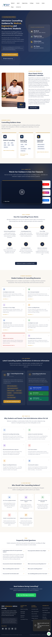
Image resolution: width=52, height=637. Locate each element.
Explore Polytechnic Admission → (43, 152)
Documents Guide (35, 609)
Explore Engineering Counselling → (24, 154)
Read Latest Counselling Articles (12, 401)
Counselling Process (24, 619)
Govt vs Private (34, 614)
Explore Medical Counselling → (9, 150)
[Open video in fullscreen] (42, 625)
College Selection (35, 618)
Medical (12, 3)
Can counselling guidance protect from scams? (38, 574)
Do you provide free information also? (13, 574)
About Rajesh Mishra (46, 608)
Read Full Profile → (34, 107)
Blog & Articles (45, 610)
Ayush (18, 3)
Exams (43, 3)
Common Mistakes (35, 616)
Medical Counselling (24, 609)
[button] (22, 192)
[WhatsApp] (15, 628)
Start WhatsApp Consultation (27, 595)
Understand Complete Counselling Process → (26, 263)
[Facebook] (6, 628)
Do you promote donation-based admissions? (13, 564)
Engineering (24, 3)
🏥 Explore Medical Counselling (9, 54)
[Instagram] (9, 628)
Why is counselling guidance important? (13, 569)
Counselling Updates (46, 612)
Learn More (5, 299)
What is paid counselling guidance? (38, 569)
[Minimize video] (50, 620)
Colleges (31, 3)
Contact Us (18, 7)
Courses (37, 3)
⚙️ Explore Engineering (8, 58)
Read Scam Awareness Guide (8, 345)
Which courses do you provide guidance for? (38, 564)
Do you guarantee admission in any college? (38, 551)
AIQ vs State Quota (35, 611)
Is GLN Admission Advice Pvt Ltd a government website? (14, 551)
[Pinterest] (12, 628)
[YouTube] (3, 628)
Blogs (12, 7)
